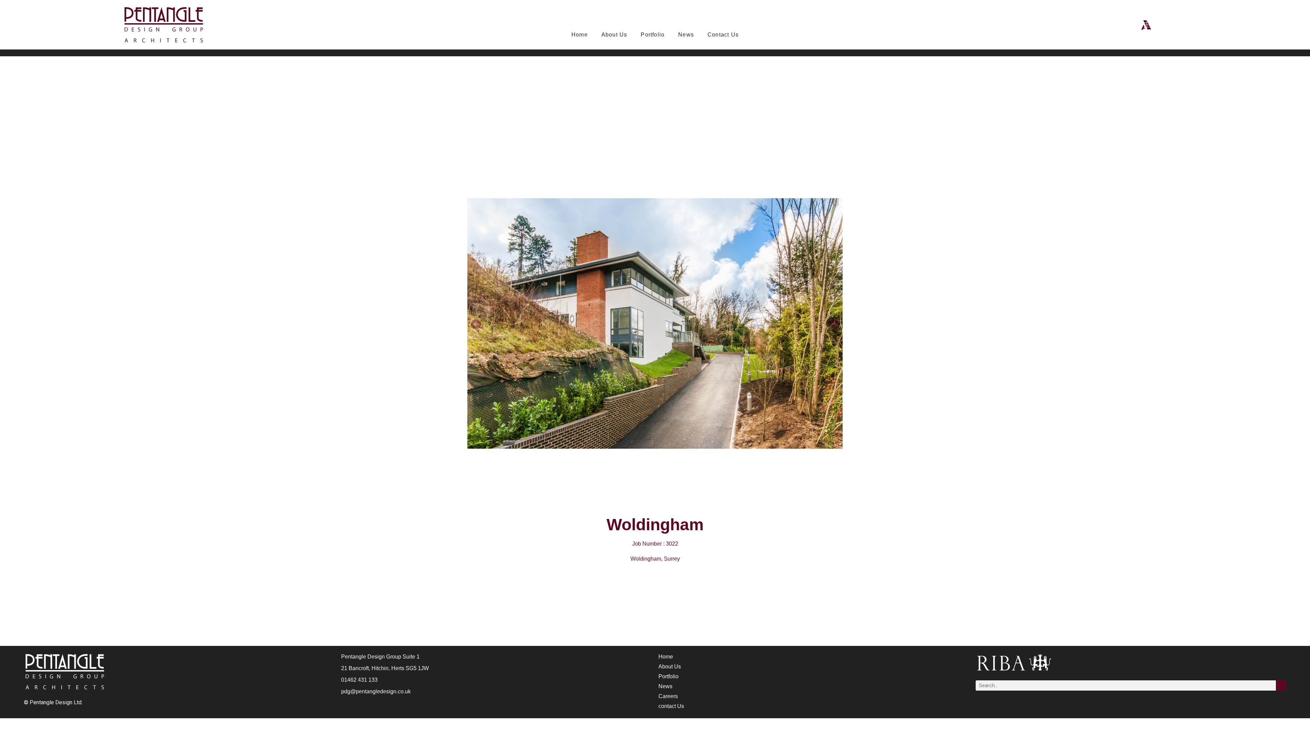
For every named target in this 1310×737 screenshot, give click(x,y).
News (686, 35)
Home (579, 35)
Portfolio (653, 35)
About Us (614, 35)
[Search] (1281, 685)
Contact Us (723, 35)
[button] (476, 324)
